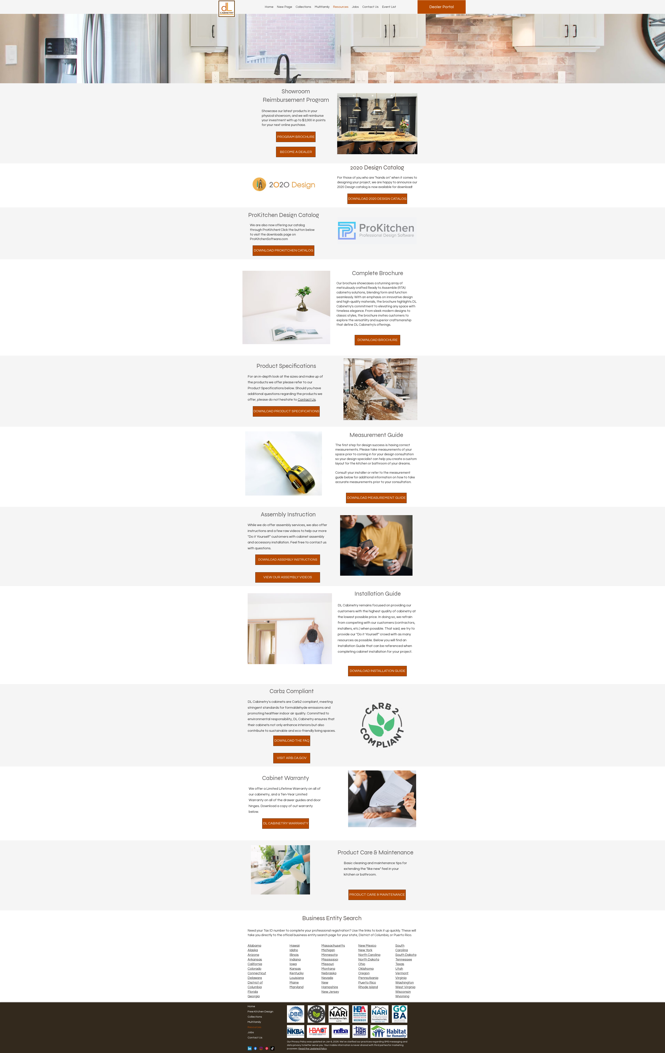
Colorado (254, 968)
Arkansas (255, 959)
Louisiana (297, 978)
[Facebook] (255, 1048)
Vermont (402, 973)
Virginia (400, 978)
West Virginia (405, 987)
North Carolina (369, 955)
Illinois (294, 955)
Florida (253, 992)
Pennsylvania (368, 978)
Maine (294, 982)
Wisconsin (403, 992)
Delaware (255, 978)
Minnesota (329, 955)
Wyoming (402, 996)
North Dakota (368, 959)
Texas (399, 964)
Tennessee (403, 959)
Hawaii (295, 945)
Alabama (254, 945)
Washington (404, 982)
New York (365, 950)
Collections (255, 1016)
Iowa (293, 964)
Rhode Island (368, 987)
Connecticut (257, 973)
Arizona (253, 955)
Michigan (328, 950)
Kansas (295, 968)
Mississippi (329, 959)
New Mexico (367, 945)
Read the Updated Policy (312, 1048)
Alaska (253, 950)
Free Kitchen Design (260, 1011)
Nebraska (328, 973)
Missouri (327, 964)
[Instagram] (261, 1048)
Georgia (254, 996)
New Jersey (330, 992)
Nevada (327, 978)
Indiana (295, 959)
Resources (254, 1027)
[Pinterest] (267, 1048)
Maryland (296, 987)
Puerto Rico (367, 982)
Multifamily (254, 1022)
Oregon (364, 973)
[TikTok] (272, 1048)
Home (251, 1006)
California (255, 964)
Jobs (251, 1032)
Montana (328, 968)
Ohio (361, 964)
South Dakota (405, 955)
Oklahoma (366, 968)
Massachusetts (333, 945)
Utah (399, 968)
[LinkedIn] (250, 1048)
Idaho (294, 950)
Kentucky (297, 973)
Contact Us (307, 399)
